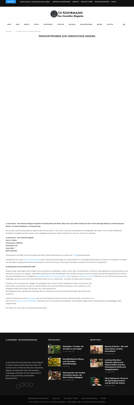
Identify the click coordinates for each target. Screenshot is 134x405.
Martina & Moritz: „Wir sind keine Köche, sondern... (35, 2)
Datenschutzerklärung (102, 1)
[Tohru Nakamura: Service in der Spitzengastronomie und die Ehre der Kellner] (96, 381)
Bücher (99, 24)
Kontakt (113, 1)
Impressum (76, 1)
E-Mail (75, 255)
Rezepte (26, 24)
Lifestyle (110, 24)
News (9, 24)
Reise (17, 24)
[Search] (127, 25)
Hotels (36, 24)
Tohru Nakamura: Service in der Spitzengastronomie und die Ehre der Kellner (116, 380)
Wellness (72, 24)
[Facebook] (114, 5)
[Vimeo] (116, 5)
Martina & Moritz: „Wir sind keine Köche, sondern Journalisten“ (116, 348)
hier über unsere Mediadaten (26, 301)
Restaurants (48, 24)
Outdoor (60, 24)
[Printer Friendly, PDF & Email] (16, 312)
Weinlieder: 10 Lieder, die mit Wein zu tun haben (73, 347)
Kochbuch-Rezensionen (32, 260)
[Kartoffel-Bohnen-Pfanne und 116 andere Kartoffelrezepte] (54, 362)
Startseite (9, 31)
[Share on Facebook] (66, 320)
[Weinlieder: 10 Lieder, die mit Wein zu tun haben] (54, 349)
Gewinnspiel (31, 298)
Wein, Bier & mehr (86, 24)
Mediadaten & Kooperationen (61, 1)
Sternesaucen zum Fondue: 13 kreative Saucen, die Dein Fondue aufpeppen (74, 374)
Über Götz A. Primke (87, 1)
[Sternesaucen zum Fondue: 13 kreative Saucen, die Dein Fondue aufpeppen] (54, 375)
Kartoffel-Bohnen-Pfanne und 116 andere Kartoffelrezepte (73, 361)
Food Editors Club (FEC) (86, 276)
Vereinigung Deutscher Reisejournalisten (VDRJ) (53, 276)
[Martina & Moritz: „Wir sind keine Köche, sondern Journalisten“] (96, 349)
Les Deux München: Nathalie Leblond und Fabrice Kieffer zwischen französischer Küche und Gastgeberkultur (115, 365)
